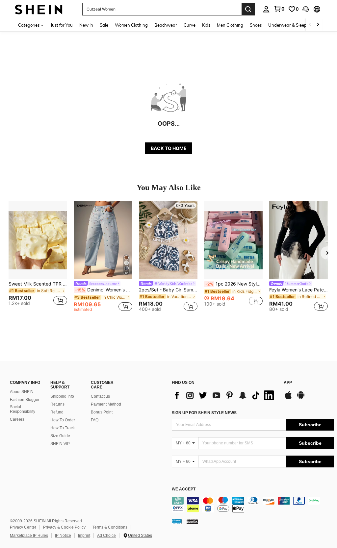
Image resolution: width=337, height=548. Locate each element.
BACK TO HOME (169, 148)
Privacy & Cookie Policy (64, 527)
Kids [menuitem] (206, 25)
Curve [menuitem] (189, 25)
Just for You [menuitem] (62, 25)
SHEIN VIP (60, 443)
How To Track (62, 428)
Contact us (100, 396)
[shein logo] (39, 9)
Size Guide (60, 436)
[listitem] (38, 256)
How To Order (62, 420)
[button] (306, 9)
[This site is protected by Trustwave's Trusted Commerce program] (177, 521)
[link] (279, 9)
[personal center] (266, 9)
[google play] (300, 398)
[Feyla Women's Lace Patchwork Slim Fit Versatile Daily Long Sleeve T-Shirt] (298, 240)
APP (288, 383)
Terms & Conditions (109, 527)
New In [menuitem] (86, 25)
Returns (57, 404)
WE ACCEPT (183, 489)
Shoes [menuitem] (256, 25)
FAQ (94, 420)
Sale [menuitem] (104, 25)
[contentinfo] (253, 504)
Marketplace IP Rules (29, 535)
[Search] (248, 9)
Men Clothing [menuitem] (230, 25)
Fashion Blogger (24, 399)
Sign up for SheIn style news (204, 413)
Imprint (84, 535)
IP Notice (63, 535)
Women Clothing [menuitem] (131, 25)
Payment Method (106, 404)
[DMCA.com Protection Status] (192, 521)
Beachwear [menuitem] (165, 25)
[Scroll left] (310, 24)
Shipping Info (62, 396)
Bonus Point (102, 412)
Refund (57, 412)
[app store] (288, 398)
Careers (17, 419)
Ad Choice (106, 535)
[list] (224, 395)
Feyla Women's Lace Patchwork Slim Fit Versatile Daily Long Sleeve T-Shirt (298, 289)
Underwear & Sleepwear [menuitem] (292, 25)
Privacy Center (23, 527)
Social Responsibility (22, 409)
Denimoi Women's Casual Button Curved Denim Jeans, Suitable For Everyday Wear (103, 289)
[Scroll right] (318, 24)
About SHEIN (22, 391)
